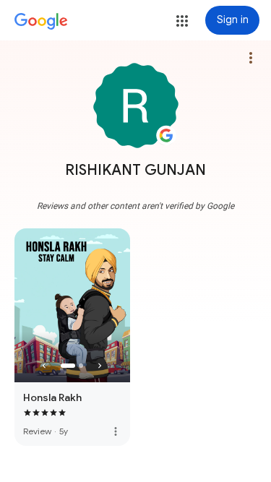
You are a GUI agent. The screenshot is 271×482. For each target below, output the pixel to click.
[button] (182, 21)
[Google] (41, 21)
